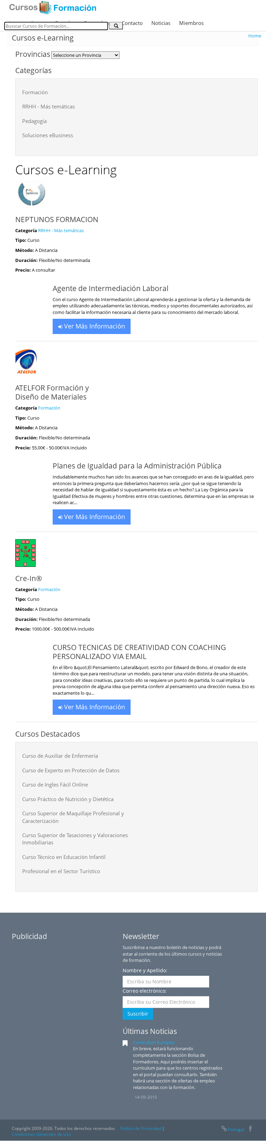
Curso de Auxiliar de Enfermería (60, 755)
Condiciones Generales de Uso (41, 1134)
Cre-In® (28, 578)
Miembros (191, 22)
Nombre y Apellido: (145, 970)
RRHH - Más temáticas (48, 106)
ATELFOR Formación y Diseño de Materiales (52, 392)
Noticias (160, 22)
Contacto (132, 22)
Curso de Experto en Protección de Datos (70, 770)
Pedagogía (34, 120)
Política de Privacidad (140, 1128)
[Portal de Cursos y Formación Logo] (53, 7)
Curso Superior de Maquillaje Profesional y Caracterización (73, 817)
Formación (35, 92)
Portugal (236, 1129)
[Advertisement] (64, 987)
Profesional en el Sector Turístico (61, 871)
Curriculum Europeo (154, 1042)
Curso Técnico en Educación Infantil (64, 856)
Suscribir (137, 1013)
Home (254, 36)
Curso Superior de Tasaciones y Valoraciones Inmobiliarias (75, 839)
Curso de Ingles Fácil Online (55, 784)
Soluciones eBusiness (47, 135)
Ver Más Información (93, 326)
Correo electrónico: (145, 991)
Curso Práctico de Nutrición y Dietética (68, 799)
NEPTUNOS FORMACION (56, 219)
